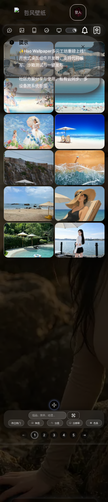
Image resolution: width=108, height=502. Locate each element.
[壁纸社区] (9, 30)
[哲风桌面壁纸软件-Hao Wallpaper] (59, 30)
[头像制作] (47, 30)
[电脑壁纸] (22, 30)
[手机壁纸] (34, 30)
